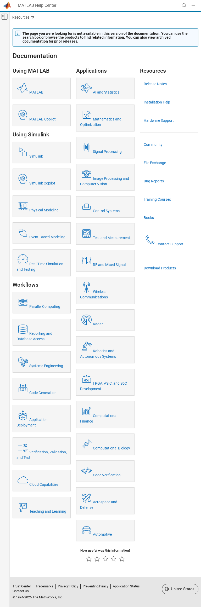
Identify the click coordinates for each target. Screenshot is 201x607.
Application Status (126, 586)
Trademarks (44, 586)
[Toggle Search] (184, 5)
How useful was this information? (105, 550)
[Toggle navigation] (22, 17)
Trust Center (22, 586)
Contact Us (21, 591)
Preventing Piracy (95, 586)
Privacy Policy (68, 586)
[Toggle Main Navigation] (193, 5)
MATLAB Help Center (37, 5)
